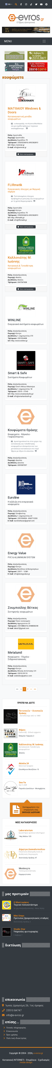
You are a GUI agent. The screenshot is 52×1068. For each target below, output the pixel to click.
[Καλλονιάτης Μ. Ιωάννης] (10, 750)
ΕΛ (9, 4)
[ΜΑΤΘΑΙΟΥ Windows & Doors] (26, 95)
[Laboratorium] (10, 836)
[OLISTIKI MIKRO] (37, 55)
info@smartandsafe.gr (22, 396)
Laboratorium (26, 830)
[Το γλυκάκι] (14, 55)
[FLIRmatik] (26, 172)
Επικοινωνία (12, 1031)
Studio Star (19, 929)
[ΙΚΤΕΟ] (37, 66)
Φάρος (22, 730)
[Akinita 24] (10, 769)
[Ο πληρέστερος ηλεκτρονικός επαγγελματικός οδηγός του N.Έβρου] (26, 18)
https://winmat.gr (17, 145)
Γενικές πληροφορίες (16, 1027)
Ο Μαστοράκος (21, 902)
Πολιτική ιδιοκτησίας (16, 1038)
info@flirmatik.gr (20, 220)
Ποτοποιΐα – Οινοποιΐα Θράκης (31, 712)
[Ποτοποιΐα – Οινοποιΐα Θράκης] (10, 716)
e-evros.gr (38, 1053)
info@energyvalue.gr (22, 574)
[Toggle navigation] (44, 41)
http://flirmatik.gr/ (18, 218)
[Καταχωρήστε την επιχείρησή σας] (26, 808)
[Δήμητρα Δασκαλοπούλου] (10, 854)
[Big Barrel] (26, 30)
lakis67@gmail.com (21, 628)
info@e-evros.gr (15, 1015)
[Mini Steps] (6, 917)
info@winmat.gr (20, 147)
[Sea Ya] (10, 788)
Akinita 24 (24, 763)
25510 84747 (14, 1010)
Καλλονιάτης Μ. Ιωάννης (31, 744)
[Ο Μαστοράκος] (6, 905)
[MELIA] (14, 66)
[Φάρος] (10, 733)
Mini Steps (19, 915)
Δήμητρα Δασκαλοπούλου (32, 849)
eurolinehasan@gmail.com (24, 521)
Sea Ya (22, 782)
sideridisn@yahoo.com (23, 676)
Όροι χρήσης (12, 1035)
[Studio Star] (6, 931)
